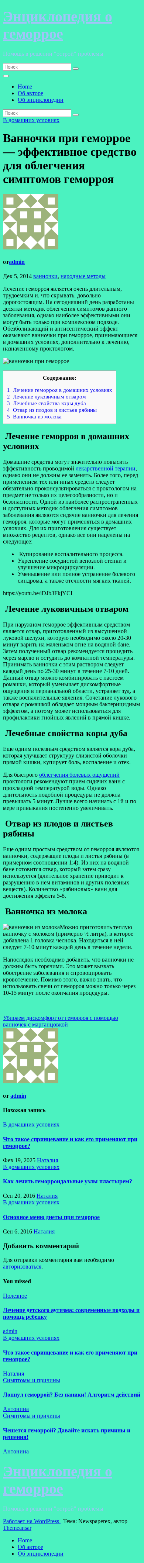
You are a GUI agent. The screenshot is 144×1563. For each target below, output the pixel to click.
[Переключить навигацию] (6, 76)
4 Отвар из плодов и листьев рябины (52, 410)
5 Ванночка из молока (34, 416)
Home (25, 86)
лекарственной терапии (106, 468)
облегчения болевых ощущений (79, 775)
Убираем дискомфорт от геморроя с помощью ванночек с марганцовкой (60, 1021)
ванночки (45, 276)
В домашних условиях (31, 120)
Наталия (47, 1160)
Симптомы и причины (31, 1380)
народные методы (83, 276)
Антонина (16, 1409)
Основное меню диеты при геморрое (51, 1217)
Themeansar (17, 1528)
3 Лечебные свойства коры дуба (46, 403)
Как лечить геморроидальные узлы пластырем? (67, 1181)
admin (17, 262)
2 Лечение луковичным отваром (46, 396)
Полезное (15, 1296)
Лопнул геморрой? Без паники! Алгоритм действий (71, 1394)
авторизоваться (22, 1266)
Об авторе (30, 93)
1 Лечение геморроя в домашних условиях (59, 390)
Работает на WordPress (32, 1521)
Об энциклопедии (41, 100)
